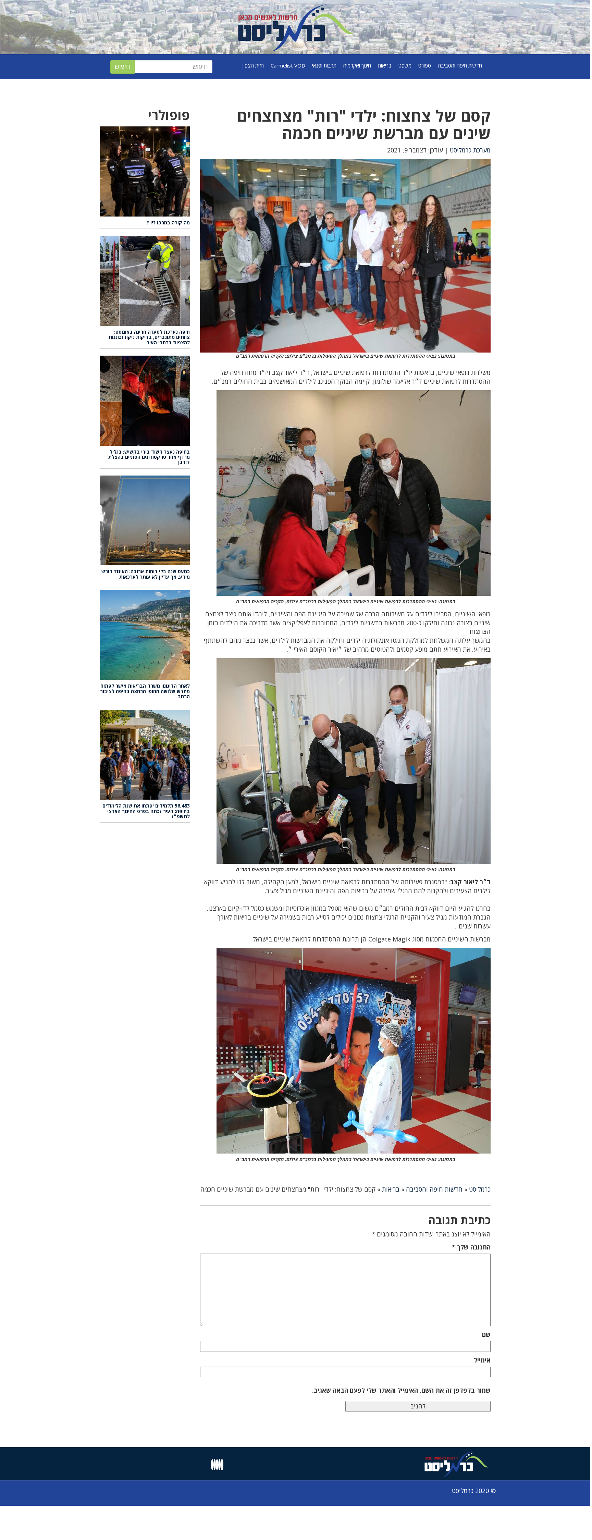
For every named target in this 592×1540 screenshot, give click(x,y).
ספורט (424, 65)
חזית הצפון (253, 65)
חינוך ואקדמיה (357, 65)
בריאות (385, 65)
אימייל (482, 1360)
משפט (404, 65)
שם (486, 1334)
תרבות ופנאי (324, 65)
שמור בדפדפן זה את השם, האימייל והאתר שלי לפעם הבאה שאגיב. (401, 1390)
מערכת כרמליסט (470, 150)
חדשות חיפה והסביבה (460, 65)
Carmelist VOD (288, 65)
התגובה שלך (471, 1247)
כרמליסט (480, 1189)
